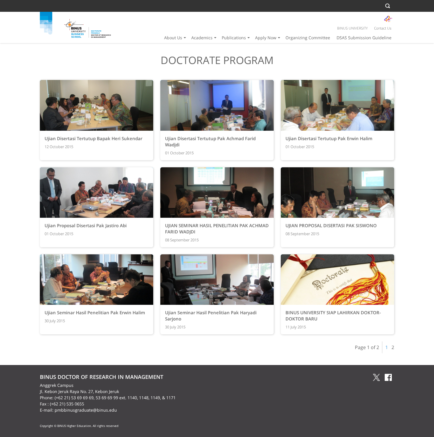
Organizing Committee (307, 37)
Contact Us (382, 28)
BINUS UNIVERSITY (352, 28)
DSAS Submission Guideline (364, 37)
